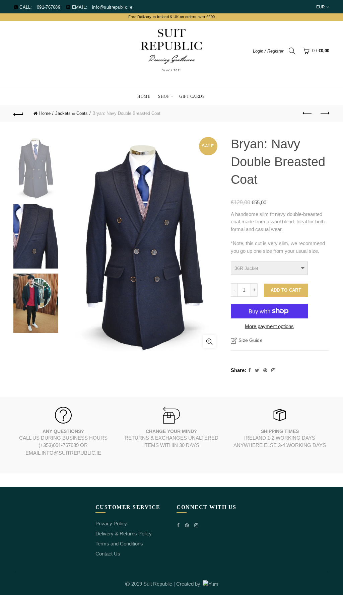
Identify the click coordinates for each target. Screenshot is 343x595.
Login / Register (268, 51)
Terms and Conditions (119, 543)
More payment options (269, 326)
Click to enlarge (209, 341)
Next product (324, 113)
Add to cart (286, 290)
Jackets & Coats (71, 113)
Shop (163, 96)
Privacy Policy (111, 523)
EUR (320, 7)
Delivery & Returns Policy (123, 533)
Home (143, 96)
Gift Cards (192, 96)
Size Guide (250, 340)
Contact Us (107, 553)
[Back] (18, 113)
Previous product (307, 113)
